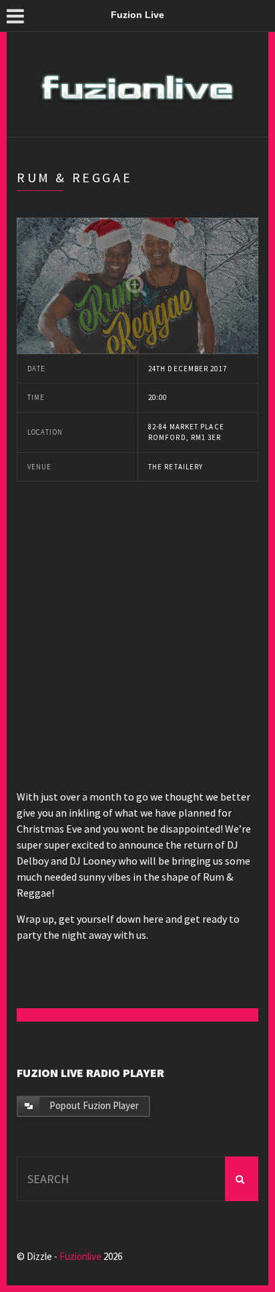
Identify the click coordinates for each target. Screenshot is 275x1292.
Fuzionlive (80, 1256)
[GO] (241, 1178)
